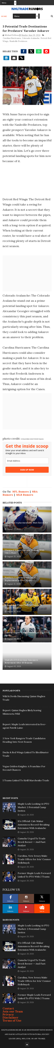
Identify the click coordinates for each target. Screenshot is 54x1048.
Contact (8, 1008)
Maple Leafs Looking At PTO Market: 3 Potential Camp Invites (33, 807)
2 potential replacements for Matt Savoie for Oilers (26, 524)
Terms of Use (12, 1020)
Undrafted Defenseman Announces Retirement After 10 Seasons (21, 661)
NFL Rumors (20, 491)
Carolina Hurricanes (12, 38)
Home (4, 16)
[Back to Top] (27, 1044)
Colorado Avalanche (30, 38)
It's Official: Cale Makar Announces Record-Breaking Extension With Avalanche (34, 824)
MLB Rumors (24, 494)
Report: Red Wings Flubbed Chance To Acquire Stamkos (23, 606)
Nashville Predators (18, 41)
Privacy (8, 1014)
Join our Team (13, 1011)
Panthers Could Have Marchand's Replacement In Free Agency (21, 579)
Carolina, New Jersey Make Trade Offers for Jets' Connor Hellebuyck (34, 859)
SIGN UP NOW (27, 469)
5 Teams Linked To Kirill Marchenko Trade (26, 780)
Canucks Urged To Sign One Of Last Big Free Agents (27, 634)
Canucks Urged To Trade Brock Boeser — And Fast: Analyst (32, 842)
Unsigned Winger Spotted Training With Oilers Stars (24, 551)
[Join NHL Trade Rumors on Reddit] (42, 907)
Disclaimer (10, 1017)
